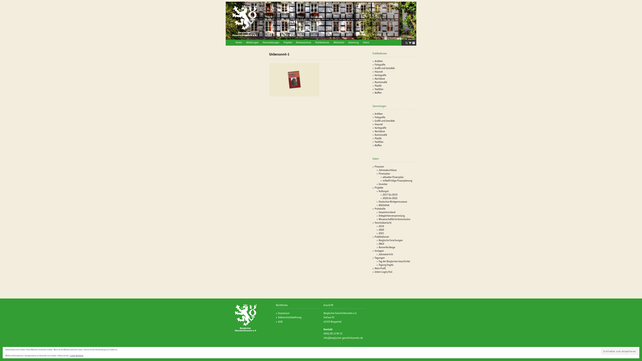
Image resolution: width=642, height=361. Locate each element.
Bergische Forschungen (391, 240)
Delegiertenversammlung (392, 215)
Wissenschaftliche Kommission (394, 219)
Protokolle (380, 208)
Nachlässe (380, 78)
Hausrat (379, 71)
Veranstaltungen (271, 42)
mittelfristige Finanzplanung (397, 180)
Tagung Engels (386, 264)
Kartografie (380, 75)
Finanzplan (384, 173)
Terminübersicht (383, 222)
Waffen (378, 92)
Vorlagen (379, 250)
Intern (366, 42)
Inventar (383, 184)
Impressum (284, 313)
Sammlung (353, 42)
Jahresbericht (386, 254)
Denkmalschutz (303, 42)
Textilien (379, 89)
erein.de (358, 337)
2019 (381, 226)
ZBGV (381, 243)
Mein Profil (380, 268)
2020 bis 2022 (390, 198)
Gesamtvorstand (387, 212)
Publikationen (322, 42)
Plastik (378, 85)
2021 (381, 233)
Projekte (288, 42)
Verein (239, 42)
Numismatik (381, 82)
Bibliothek (339, 42)
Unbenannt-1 (279, 54)
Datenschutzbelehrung (289, 317)
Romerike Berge (387, 247)
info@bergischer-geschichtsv (339, 337)
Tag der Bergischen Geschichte (394, 261)
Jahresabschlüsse (388, 170)
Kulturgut (384, 191)
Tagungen (380, 257)
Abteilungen (252, 42)
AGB (280, 321)
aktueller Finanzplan (393, 177)
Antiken (379, 61)
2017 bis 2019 (390, 194)
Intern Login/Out (383, 271)
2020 (381, 229)
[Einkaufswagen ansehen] (411, 43)
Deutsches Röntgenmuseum (393, 201)
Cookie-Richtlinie (76, 355)
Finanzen (379, 166)
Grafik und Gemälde (385, 68)
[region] (321, 21)
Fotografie (380, 64)
